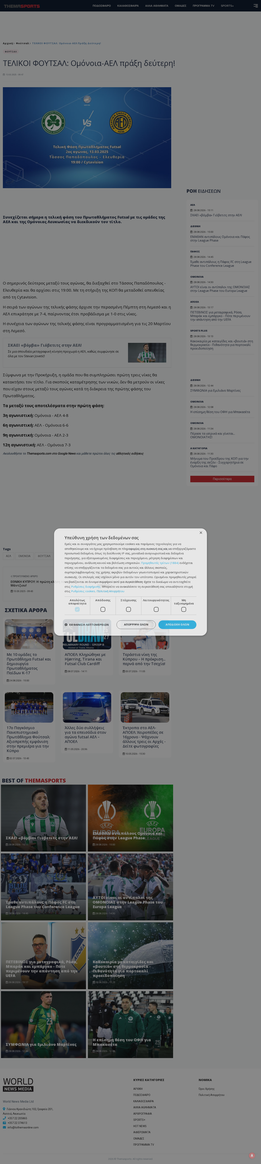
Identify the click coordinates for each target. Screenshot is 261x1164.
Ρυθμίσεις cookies (83, 591)
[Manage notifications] (252, 1156)
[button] (87, 625)
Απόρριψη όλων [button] (136, 624)
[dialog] (130, 582)
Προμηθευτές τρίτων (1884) (160, 563)
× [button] (200, 532)
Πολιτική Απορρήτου (110, 591)
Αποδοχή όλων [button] (177, 624)
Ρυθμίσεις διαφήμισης (86, 586)
